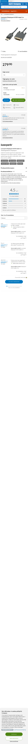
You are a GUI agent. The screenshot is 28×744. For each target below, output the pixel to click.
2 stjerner (5, 205)
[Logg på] (23, 4)
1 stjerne (4, 207)
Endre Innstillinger (14, 741)
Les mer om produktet (6, 57)
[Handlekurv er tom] (26, 4)
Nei (24, 238)
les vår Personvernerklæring (19, 729)
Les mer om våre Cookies (7, 729)
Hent (7, 100)
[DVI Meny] (3, 14)
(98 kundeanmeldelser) (5, 20)
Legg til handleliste (23, 51)
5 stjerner (5, 198)
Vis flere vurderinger (14, 281)
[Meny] (1, 4)
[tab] (4, 1)
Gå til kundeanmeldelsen (8, 121)
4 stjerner (5, 201)
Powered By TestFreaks (20, 277)
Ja (21, 238)
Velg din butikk (6, 94)
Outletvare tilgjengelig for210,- (10, 80)
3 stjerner (5, 203)
